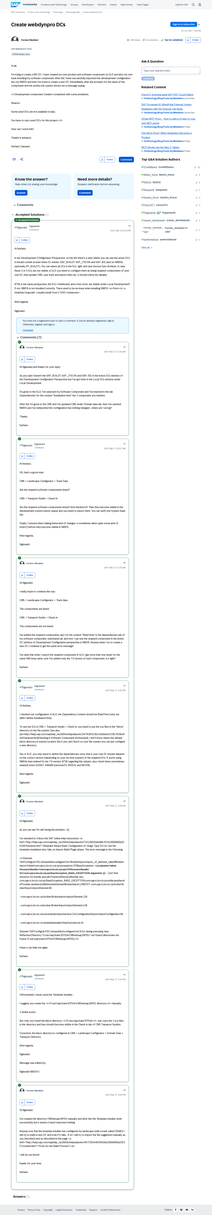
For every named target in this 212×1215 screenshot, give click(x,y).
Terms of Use (33, 1210)
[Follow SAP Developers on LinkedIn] (192, 1209)
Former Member (29, 40)
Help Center (127, 4)
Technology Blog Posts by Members (164, 98)
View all (145, 247)
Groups (74, 4)
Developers (88, 4)
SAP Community (18, 12)
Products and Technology (54, 4)
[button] (187, 40)
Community (30, 4)
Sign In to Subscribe (184, 24)
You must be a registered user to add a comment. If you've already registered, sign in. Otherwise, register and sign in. (68, 322)
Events (113, 4)
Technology (58, 12)
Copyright (48, 1210)
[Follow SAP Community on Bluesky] (181, 1209)
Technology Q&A (72, 12)
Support (93, 1210)
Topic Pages (143, 4)
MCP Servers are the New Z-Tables (160, 147)
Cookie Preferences (110, 1210)
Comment (126, 159)
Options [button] (199, 25)
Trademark (80, 1210)
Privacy (21, 1210)
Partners (102, 4)
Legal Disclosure (64, 1210)
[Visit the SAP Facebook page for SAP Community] (175, 1209)
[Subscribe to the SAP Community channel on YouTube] (187, 1209)
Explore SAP (182, 4)
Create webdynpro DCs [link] (92, 12)
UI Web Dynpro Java (20, 54)
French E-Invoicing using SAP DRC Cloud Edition (167, 94)
